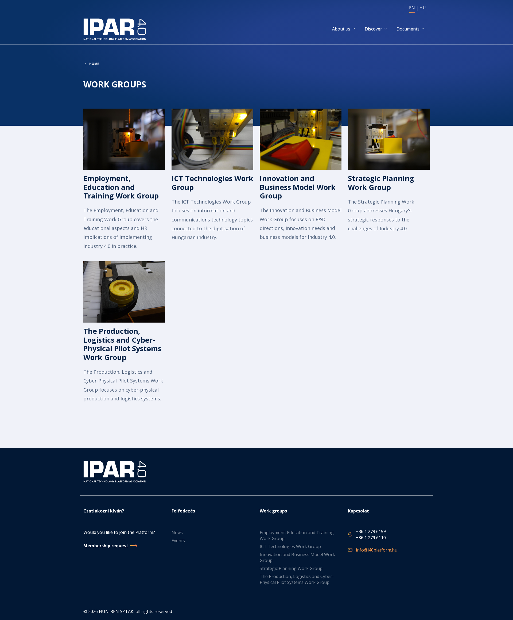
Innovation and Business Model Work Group (297, 557)
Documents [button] (408, 29)
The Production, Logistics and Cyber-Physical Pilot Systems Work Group (297, 579)
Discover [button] (373, 29)
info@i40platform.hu (376, 550)
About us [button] (341, 29)
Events (178, 541)
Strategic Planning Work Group (291, 568)
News (177, 532)
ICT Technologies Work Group (290, 546)
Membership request (105, 546)
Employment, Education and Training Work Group (297, 535)
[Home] (115, 29)
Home (94, 64)
